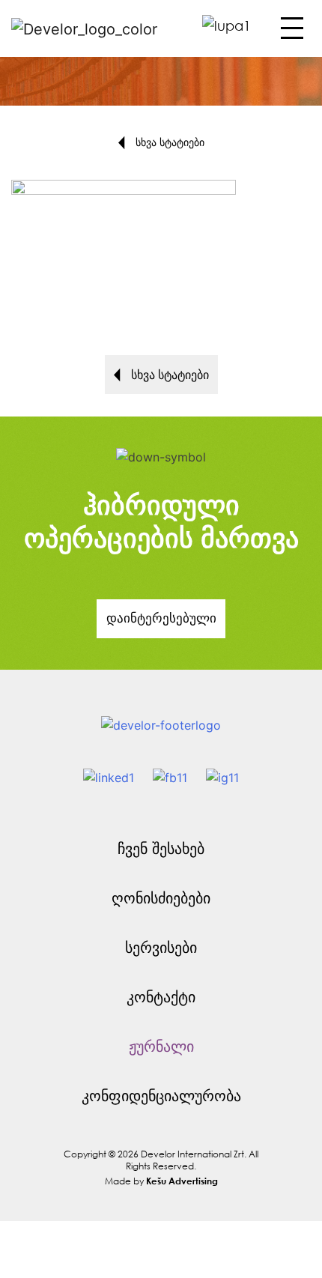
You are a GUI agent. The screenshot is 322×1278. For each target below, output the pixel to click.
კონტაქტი (161, 996)
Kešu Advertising (182, 1181)
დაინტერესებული (161, 618)
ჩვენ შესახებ (161, 848)
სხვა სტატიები (168, 142)
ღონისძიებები (161, 897)
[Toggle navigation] (290, 32)
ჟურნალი (161, 1046)
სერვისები (161, 947)
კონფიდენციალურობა (161, 1095)
